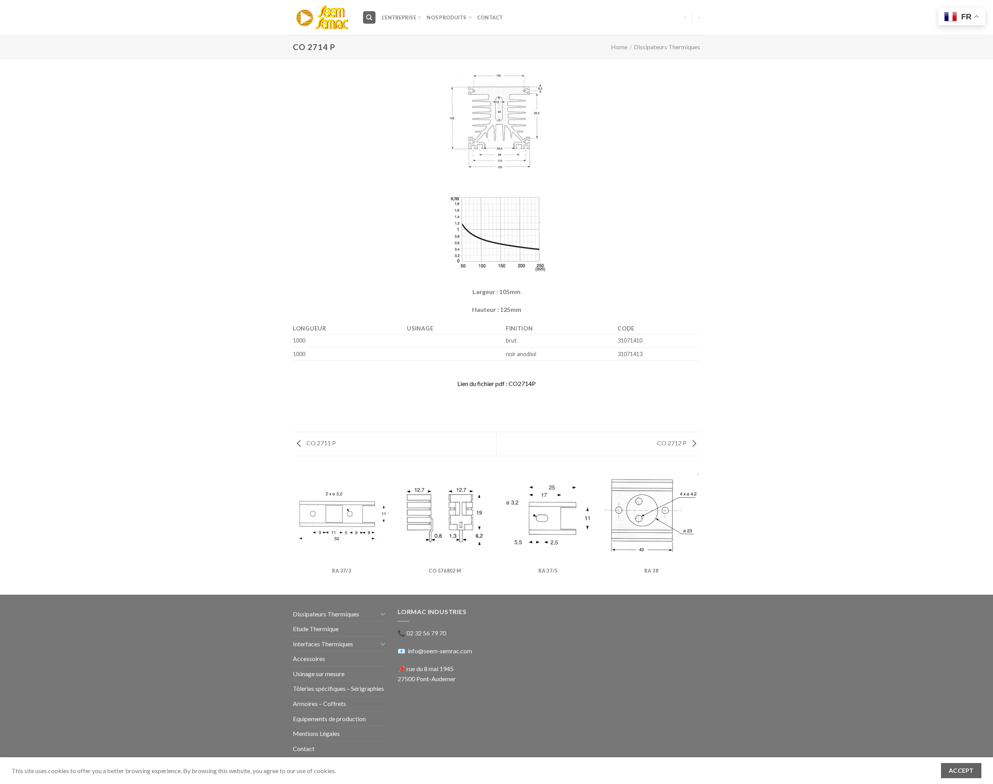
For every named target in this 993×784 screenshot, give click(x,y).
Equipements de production (329, 718)
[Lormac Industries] (322, 17)
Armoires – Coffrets (319, 703)
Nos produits (446, 17)
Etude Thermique (316, 628)
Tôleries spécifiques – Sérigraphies (338, 688)
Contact (490, 17)
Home (619, 46)
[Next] (699, 530)
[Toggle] (383, 613)
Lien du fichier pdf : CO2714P (496, 383)
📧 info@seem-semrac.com (435, 650)
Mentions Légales (316, 733)
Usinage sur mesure (318, 673)
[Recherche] (369, 17)
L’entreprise (399, 17)
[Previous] (294, 530)
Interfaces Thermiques (323, 643)
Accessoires (309, 658)
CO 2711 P (320, 443)
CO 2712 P (672, 443)
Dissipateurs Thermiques (667, 46)
